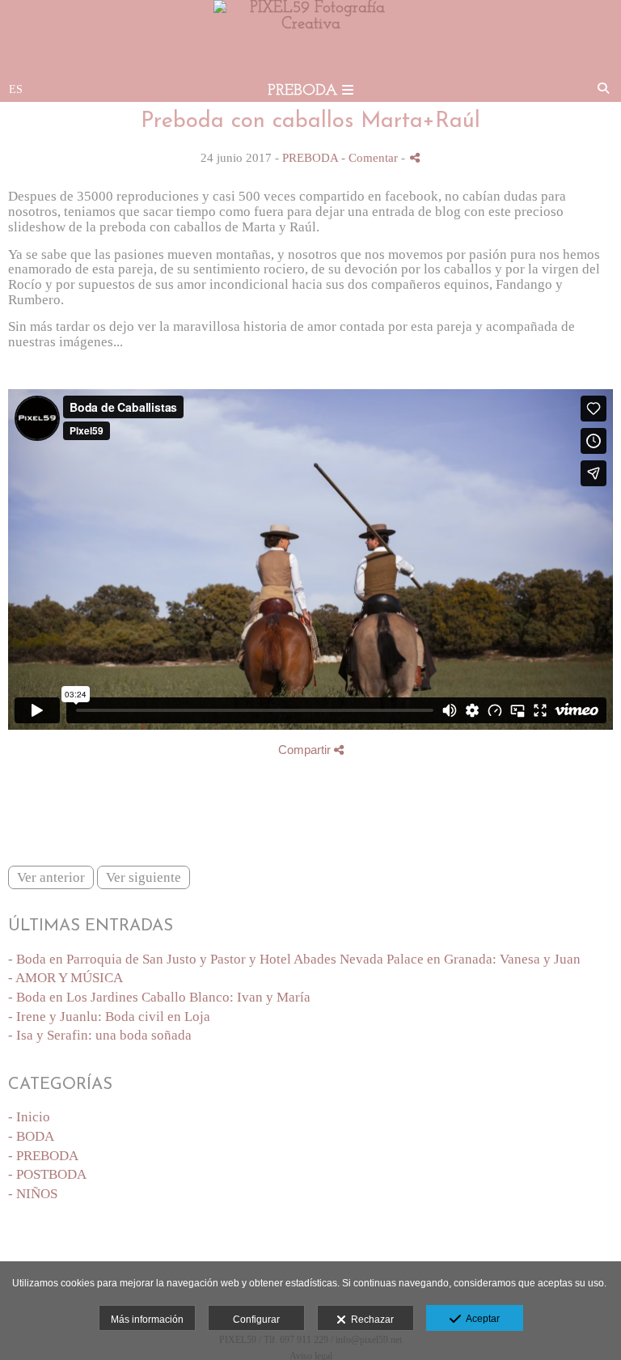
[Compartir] (414, 157)
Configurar (256, 1319)
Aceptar (480, 1318)
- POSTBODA (47, 1174)
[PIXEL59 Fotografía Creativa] (310, 24)
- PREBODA (43, 1155)
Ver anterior (51, 877)
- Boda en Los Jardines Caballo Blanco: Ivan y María (159, 997)
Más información (147, 1319)
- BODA (31, 1136)
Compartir (306, 749)
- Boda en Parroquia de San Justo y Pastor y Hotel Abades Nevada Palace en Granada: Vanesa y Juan (294, 959)
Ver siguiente (143, 877)
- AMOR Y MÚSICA (65, 977)
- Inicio (29, 1117)
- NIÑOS (32, 1193)
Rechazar (370, 1319)
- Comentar (371, 157)
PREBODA (310, 157)
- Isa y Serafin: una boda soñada (100, 1035)
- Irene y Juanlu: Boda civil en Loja (109, 1016)
